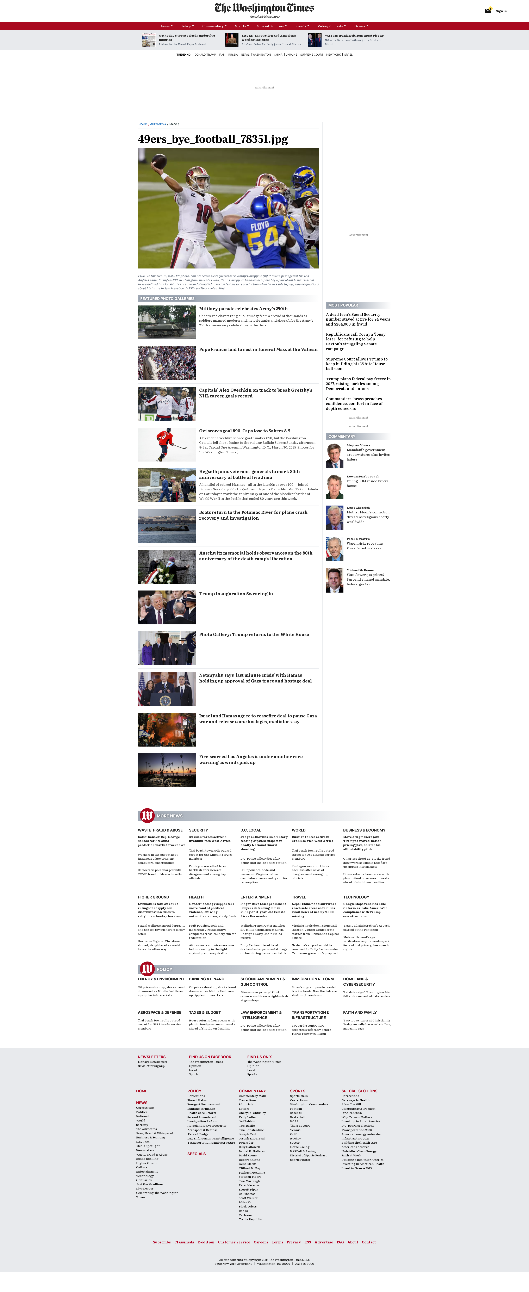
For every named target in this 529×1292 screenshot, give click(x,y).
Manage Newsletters (153, 1061)
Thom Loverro (300, 1125)
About (352, 1242)
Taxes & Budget (205, 1012)
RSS (307, 1242)
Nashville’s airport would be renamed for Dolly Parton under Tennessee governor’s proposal (315, 949)
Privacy (294, 1242)
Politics (141, 1112)
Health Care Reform (201, 1113)
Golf (293, 1134)
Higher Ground (153, 897)
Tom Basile (247, 1125)
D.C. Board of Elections (358, 1125)
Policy (186, 25)
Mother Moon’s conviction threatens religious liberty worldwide (368, 516)
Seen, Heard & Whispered (154, 1133)
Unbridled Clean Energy (359, 1151)
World (299, 830)
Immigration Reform (313, 979)
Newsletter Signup (151, 1066)
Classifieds (184, 1242)
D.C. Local (251, 830)
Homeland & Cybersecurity (206, 1125)
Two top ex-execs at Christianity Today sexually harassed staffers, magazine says (367, 1024)
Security (198, 830)
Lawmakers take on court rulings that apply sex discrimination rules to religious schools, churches (159, 910)
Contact (369, 1242)
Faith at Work (351, 1155)
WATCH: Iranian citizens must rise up (354, 35)
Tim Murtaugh (249, 1181)
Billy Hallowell (249, 1147)
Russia (233, 54)
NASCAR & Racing (303, 1151)
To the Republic (250, 1219)
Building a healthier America (363, 1159)
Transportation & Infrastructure (211, 1142)
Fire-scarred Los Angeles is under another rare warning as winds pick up (251, 759)
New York (333, 54)
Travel (299, 897)
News (165, 25)
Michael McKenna (360, 570)
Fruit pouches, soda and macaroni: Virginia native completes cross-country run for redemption (264, 876)
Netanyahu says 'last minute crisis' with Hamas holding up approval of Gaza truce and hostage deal (255, 678)
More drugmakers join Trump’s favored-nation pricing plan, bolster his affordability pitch (362, 843)
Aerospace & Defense (159, 1012)
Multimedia (158, 124)
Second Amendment (202, 1117)
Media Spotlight (148, 1146)
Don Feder (246, 1142)
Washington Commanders (309, 1104)
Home (143, 124)
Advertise (324, 1242)
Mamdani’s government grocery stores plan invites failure (368, 454)
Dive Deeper (145, 1188)
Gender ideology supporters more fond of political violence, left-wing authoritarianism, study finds (212, 910)
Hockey (295, 1138)
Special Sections (270, 25)
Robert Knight (249, 1159)
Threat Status (197, 1100)
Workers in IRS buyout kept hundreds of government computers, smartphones (158, 858)
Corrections (145, 1107)
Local (193, 1070)
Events (300, 25)
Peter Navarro (358, 539)
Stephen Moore (358, 445)
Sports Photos (300, 1159)
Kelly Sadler (247, 1117)
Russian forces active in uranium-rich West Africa (210, 839)
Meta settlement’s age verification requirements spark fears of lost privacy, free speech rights (366, 943)
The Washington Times (206, 1061)
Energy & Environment (161, 979)
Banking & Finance (208, 979)
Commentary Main (252, 1096)
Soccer (295, 1142)
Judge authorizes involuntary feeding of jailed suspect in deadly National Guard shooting (264, 843)
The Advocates (146, 1129)
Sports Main (299, 1096)
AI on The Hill (351, 1104)
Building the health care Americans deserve (359, 1144)
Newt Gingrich (358, 507)
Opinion (195, 1066)
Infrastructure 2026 (355, 1138)
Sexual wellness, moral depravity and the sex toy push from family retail (161, 929)
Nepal (245, 54)
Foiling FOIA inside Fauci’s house (367, 483)
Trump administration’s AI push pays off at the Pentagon (366, 927)
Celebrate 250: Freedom (358, 1108)
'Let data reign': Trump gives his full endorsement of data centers (367, 994)
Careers (261, 1242)
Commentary (213, 25)
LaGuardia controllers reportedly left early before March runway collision (311, 1029)
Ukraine (291, 54)
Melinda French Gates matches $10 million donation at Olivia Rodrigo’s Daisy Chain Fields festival (263, 931)
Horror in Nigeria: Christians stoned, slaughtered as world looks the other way (159, 945)
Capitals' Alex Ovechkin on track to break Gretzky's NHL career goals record (255, 393)
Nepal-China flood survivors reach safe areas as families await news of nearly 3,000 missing (314, 910)
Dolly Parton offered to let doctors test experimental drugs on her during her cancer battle (264, 949)
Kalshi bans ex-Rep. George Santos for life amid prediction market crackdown (161, 841)
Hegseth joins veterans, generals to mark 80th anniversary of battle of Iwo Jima (249, 474)
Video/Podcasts (330, 25)
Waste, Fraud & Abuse (160, 830)
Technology (356, 897)
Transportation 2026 (357, 1130)
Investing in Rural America (361, 1121)
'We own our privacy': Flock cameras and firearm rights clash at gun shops (264, 996)
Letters (244, 1108)
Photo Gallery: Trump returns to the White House (254, 634)
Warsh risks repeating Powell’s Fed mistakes (365, 545)
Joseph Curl (247, 1134)
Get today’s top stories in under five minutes (187, 37)
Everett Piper (248, 1189)
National (142, 1116)
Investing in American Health (363, 1164)
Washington (262, 54)
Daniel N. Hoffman (252, 1151)
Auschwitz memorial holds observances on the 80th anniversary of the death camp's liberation (256, 556)
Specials (196, 1154)
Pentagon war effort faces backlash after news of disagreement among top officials (207, 872)
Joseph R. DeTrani (252, 1138)
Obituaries (144, 1180)
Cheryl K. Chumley (252, 1113)
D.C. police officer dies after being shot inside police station (264, 860)
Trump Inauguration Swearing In (236, 593)
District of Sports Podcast (308, 1155)
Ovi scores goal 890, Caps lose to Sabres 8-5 (244, 430)
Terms (277, 1242)
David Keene (248, 1155)
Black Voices (248, 1206)
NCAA (294, 1121)
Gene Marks (247, 1164)
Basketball (297, 1117)
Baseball (296, 1113)
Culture (141, 1167)
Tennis (295, 1130)
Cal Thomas (247, 1194)
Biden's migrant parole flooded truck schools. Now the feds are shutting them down (314, 991)
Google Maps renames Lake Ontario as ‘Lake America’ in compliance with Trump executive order (365, 910)
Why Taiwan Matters (357, 1117)
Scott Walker (248, 1198)
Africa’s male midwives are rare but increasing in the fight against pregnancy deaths (211, 949)
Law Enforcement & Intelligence (210, 1138)
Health (196, 897)
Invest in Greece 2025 (357, 1168)
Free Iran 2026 (352, 1113)
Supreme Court (311, 54)
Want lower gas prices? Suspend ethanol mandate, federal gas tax (368, 579)
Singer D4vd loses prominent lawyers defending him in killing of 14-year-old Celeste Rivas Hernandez (263, 910)
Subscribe (162, 1242)
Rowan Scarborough (363, 476)
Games (359, 25)
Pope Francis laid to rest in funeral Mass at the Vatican (258, 349)
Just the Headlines (149, 1184)
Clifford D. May (249, 1168)
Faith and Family (360, 1012)
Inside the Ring (147, 1158)
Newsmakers (145, 1150)
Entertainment (256, 897)
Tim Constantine (251, 1130)
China (278, 54)
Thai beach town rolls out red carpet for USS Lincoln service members (210, 854)
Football (296, 1108)
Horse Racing (300, 1147)
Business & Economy (364, 830)
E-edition (206, 1242)
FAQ (340, 1242)
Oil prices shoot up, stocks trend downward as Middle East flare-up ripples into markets (366, 862)
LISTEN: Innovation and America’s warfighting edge (269, 37)
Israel (348, 54)
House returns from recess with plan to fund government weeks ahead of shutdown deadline (366, 878)
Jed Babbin (247, 1121)
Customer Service (234, 1242)
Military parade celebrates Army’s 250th (243, 308)
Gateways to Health (356, 1100)
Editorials (246, 1104)
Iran (222, 54)
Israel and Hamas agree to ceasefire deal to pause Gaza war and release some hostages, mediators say (258, 718)
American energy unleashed (362, 1134)
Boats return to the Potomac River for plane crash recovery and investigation (253, 515)
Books (243, 1210)
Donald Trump (205, 54)
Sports (240, 25)
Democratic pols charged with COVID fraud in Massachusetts (160, 872)
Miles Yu (245, 1202)
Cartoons (246, 1215)
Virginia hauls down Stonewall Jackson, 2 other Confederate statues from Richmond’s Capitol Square (315, 931)
